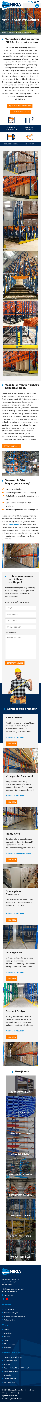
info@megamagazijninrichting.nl (29, 2)
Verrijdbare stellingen (11, 1313)
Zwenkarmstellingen (10, 1361)
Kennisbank (7, 1333)
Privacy (4, 1393)
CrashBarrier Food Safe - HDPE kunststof (17, 1368)
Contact (6, 1340)
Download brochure (20, 112)
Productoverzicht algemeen (13, 1357)
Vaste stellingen (9, 1309)
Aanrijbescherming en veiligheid (14, 1316)
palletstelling (14, 524)
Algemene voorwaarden (10, 1396)
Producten (12, 32)
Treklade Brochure (10, 1379)
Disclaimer (31, 1390)
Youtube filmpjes (9, 1382)
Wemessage (18, 1398)
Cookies (13, 1393)
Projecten (7, 1337)
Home (4, 32)
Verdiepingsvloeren (10, 1320)
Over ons (6, 1330)
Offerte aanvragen (12, 446)
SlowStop (7, 1364)
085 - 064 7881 (32, 2)
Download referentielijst (20, 106)
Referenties (7, 1347)
